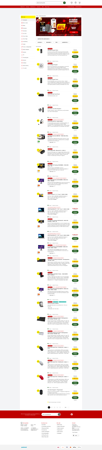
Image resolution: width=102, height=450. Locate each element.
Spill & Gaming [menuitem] (25, 65)
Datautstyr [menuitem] (25, 28)
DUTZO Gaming (78, 6)
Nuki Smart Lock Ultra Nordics (63, 110)
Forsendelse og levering (46, 426)
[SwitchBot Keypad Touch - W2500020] (42, 80)
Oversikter (44, 424)
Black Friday (47, 6)
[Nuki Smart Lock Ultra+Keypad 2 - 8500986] (42, 110)
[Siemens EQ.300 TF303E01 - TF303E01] (42, 304)
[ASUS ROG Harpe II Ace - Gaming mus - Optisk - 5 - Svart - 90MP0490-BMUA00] (42, 348)
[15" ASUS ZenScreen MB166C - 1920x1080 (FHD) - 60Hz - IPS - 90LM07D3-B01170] (42, 137)
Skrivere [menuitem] (24, 60)
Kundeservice (44, 429)
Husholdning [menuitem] (25, 41)
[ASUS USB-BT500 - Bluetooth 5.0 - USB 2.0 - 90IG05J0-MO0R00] (42, 151)
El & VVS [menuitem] (24, 33)
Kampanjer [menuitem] (25, 19)
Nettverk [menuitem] (24, 52)
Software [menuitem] (24, 62)
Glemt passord (60, 431)
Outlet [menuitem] (24, 17)
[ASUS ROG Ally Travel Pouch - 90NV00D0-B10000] (42, 95)
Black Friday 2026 (45, 436)
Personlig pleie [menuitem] (25, 57)
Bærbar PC (23, 6)
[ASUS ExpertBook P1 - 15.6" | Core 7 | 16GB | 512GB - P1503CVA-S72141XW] (42, 210)
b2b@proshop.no (34, 430)
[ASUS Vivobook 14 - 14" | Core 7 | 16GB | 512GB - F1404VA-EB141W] (42, 195)
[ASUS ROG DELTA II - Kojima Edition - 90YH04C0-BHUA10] (42, 122)
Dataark (38, 142)
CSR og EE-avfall (45, 435)
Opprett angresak (61, 428)
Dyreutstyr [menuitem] (25, 30)
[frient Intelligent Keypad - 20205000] (42, 66)
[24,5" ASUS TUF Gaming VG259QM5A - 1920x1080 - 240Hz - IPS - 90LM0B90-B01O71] (42, 166)
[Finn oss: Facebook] (71, 414)
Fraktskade (59, 433)
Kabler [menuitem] (24, 44)
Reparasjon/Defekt (45, 428)
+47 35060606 (33, 427)
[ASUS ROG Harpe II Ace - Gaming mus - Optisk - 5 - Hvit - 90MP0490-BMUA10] (42, 363)
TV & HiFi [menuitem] (25, 68)
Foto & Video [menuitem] (25, 36)
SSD (43, 6)
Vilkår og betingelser (45, 431)
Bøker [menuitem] (24, 25)
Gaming (27, 6)
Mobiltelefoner (32, 6)
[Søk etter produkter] (64, 3)
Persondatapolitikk (45, 433)
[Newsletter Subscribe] (59, 414)
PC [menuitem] (23, 54)
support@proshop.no (34, 429)
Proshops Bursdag (71, 6)
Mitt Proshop (60, 424)
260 (65, 407)
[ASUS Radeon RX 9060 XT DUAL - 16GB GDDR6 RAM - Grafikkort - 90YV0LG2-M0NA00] (42, 275)
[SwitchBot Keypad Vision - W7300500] (42, 51)
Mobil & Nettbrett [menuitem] (26, 49)
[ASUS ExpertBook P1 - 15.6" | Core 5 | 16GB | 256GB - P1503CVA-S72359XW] (42, 236)
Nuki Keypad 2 (55, 111)
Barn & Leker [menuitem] (25, 22)
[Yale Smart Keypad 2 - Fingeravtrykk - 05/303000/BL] (42, 392)
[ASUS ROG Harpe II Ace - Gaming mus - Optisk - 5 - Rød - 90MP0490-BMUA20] (42, 377)
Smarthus (38, 6)
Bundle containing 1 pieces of (53, 110)
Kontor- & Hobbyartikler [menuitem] (27, 46)
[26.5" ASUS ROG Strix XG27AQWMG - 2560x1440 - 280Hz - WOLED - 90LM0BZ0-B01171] (42, 181)
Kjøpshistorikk (60, 429)
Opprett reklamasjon (61, 426)
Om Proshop (75, 432)
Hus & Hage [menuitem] (25, 38)
